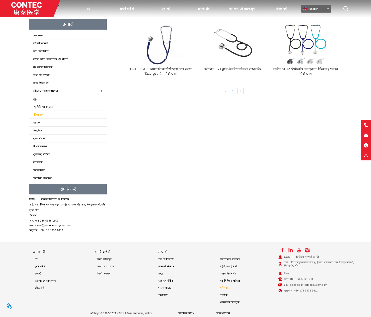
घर (88, 9)
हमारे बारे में (127, 9)
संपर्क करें (281, 9)
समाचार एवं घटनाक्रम (242, 9)
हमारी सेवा (204, 9)
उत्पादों (166, 9)
